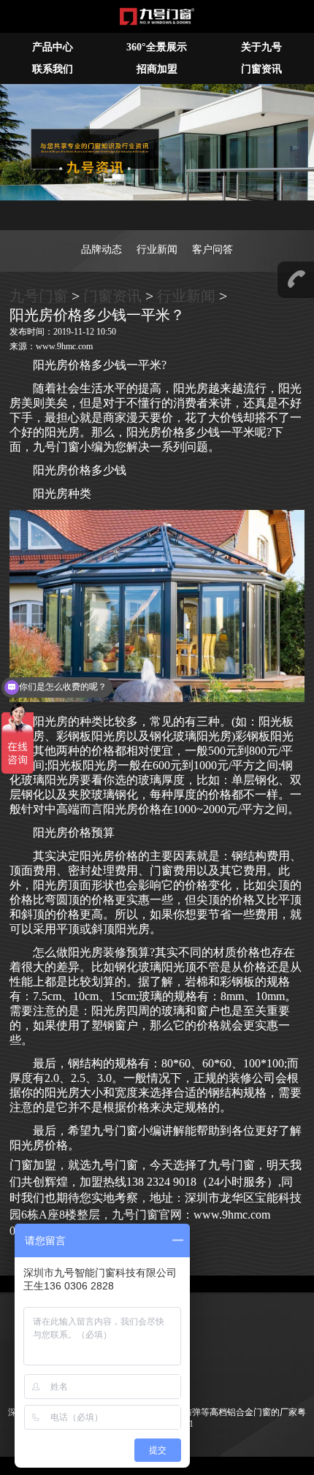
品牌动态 (101, 249)
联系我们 (52, 69)
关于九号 (261, 47)
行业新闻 (157, 249)
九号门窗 (38, 296)
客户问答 (212, 249)
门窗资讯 (112, 296)
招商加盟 (157, 69)
